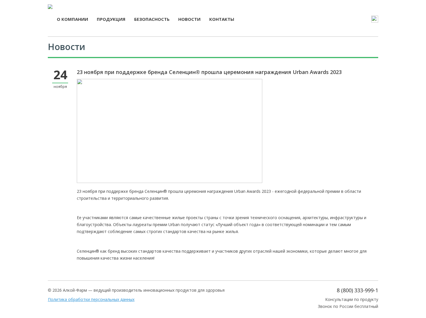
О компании (72, 19)
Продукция (111, 19)
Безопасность (152, 19)
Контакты (221, 19)
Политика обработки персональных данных (91, 299)
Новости (189, 19)
